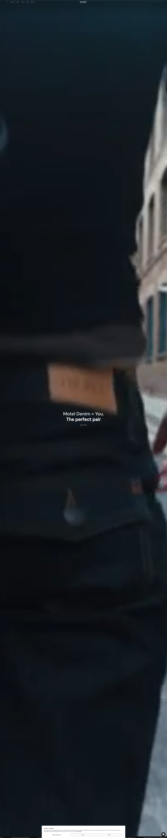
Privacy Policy (79, 831)
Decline (109, 834)
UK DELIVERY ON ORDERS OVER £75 (126, 837)
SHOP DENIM (83, 425)
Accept (82, 834)
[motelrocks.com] (83, 2)
